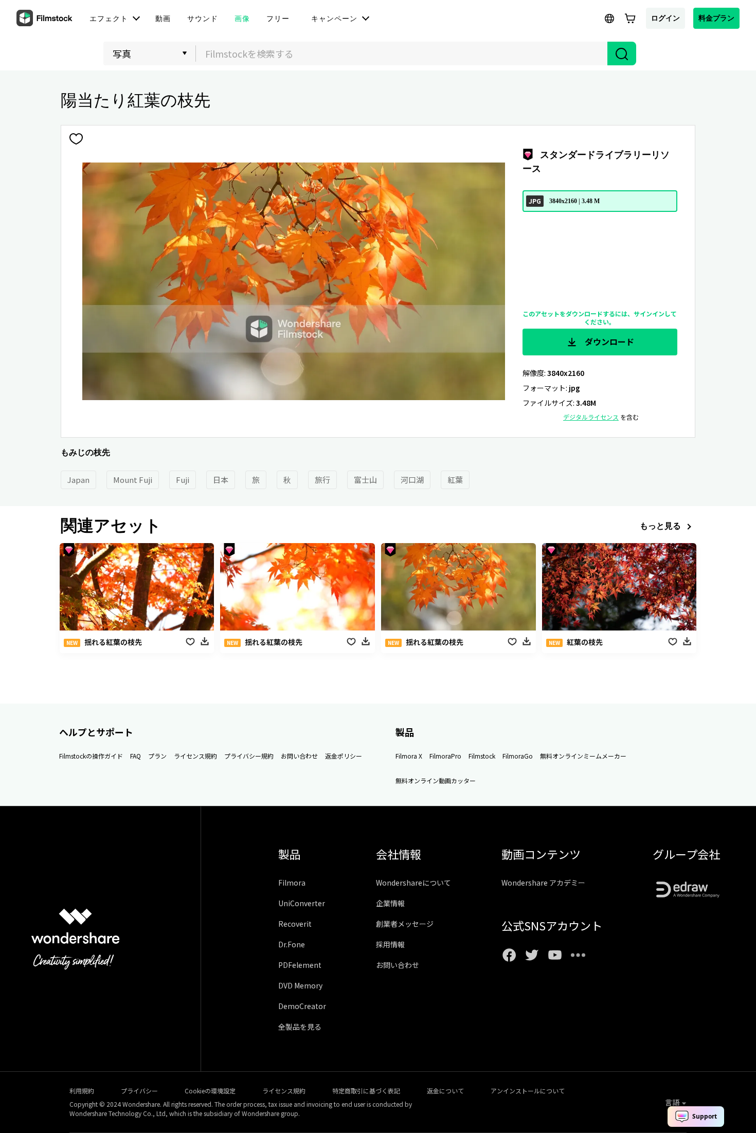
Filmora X (408, 755)
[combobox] (401, 53)
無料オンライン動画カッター (435, 780)
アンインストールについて (528, 1090)
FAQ (135, 755)
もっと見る (660, 525)
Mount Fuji (132, 479)
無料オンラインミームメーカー (583, 755)
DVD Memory (300, 985)
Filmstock (482, 755)
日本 (220, 479)
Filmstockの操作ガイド (91, 755)
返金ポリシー (343, 755)
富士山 (365, 479)
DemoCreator (302, 1006)
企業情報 (390, 903)
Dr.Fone (291, 944)
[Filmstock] (45, 18)
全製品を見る (299, 1026)
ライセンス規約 (195, 755)
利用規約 (81, 1090)
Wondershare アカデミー (543, 882)
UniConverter (301, 903)
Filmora (291, 882)
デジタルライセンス (591, 416)
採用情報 (390, 944)
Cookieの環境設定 (210, 1090)
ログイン (665, 17)
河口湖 (412, 479)
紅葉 (455, 479)
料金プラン (716, 17)
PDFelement (299, 965)
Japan (78, 479)
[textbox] (401, 53)
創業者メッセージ (405, 924)
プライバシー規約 (249, 755)
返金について (445, 1090)
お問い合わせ (299, 755)
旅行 (322, 479)
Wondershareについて (413, 882)
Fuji (182, 479)
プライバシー (139, 1090)
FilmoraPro (445, 755)
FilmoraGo (517, 755)
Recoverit (295, 924)
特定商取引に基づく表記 (366, 1090)
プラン (157, 755)
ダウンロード (608, 341)
